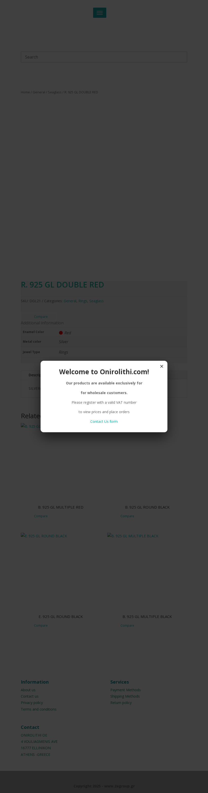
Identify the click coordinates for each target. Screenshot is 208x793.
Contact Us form (104, 421)
